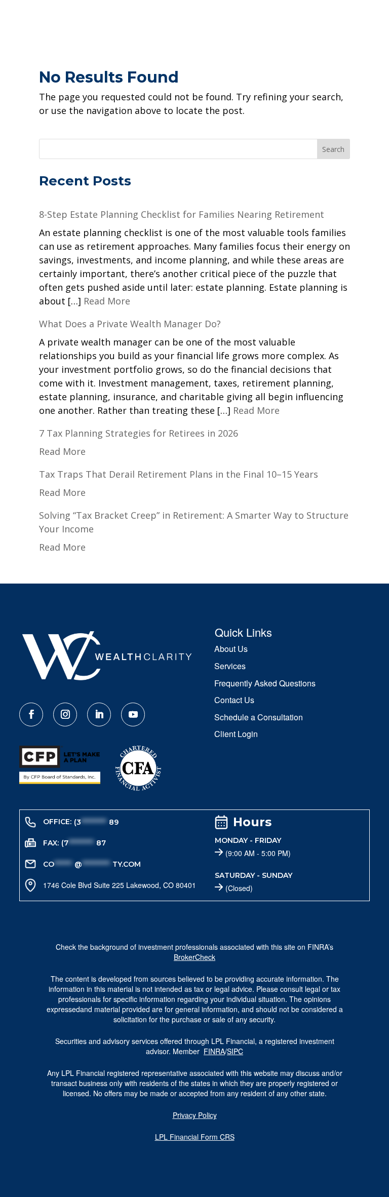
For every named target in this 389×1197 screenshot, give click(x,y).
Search (333, 149)
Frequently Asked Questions (265, 684)
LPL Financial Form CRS (195, 1137)
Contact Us (234, 701)
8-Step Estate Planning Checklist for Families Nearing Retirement (181, 214)
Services (230, 667)
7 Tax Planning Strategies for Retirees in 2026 (138, 433)
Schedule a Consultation (258, 718)
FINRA (214, 1051)
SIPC (235, 1051)
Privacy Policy (195, 1115)
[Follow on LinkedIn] (99, 714)
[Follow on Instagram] (65, 714)
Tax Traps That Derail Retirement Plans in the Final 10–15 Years (178, 474)
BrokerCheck (194, 957)
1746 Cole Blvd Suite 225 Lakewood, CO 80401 (119, 885)
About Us (231, 649)
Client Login (236, 734)
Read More (107, 301)
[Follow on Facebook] (31, 714)
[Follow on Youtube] (133, 714)
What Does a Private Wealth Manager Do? (130, 324)
